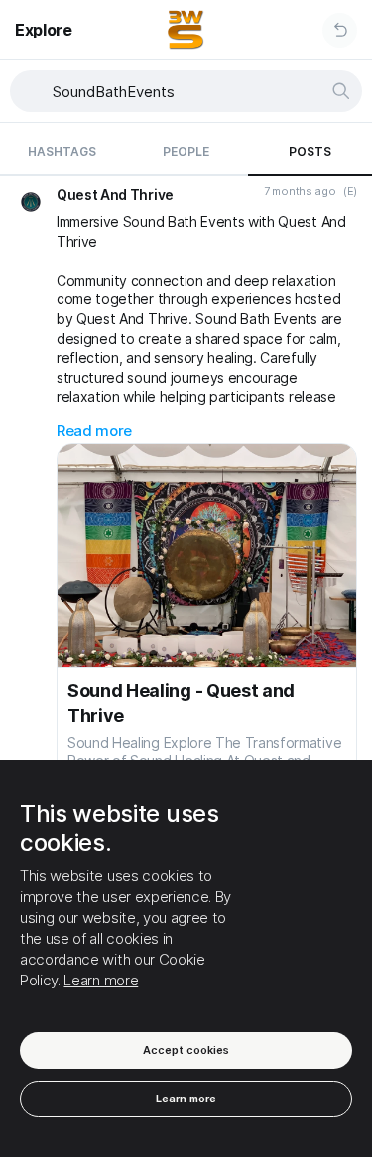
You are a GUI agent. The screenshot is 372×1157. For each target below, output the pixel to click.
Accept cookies (186, 1050)
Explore (43, 30)
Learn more (100, 980)
